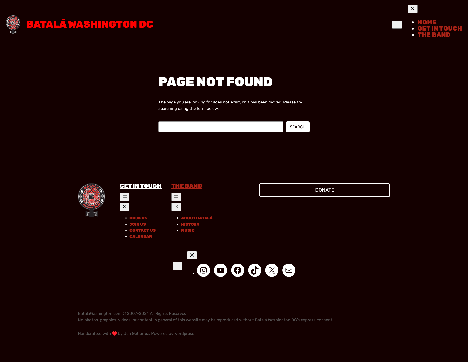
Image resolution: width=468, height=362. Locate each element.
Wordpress (184, 333)
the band (186, 186)
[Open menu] (397, 25)
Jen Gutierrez (136, 333)
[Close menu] (413, 9)
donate (324, 190)
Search (298, 126)
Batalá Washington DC (89, 24)
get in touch (141, 186)
